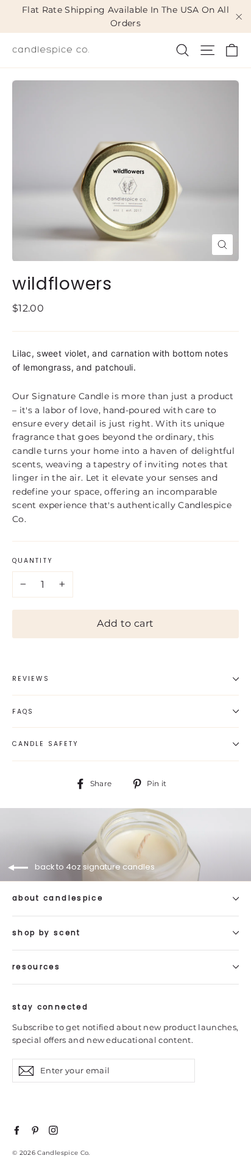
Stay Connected (50, 1007)
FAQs (23, 711)
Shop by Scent (46, 933)
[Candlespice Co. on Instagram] (53, 1129)
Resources (36, 967)
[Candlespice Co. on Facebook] (16, 1129)
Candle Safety (45, 743)
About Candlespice (57, 898)
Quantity (32, 561)
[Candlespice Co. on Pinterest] (35, 1129)
